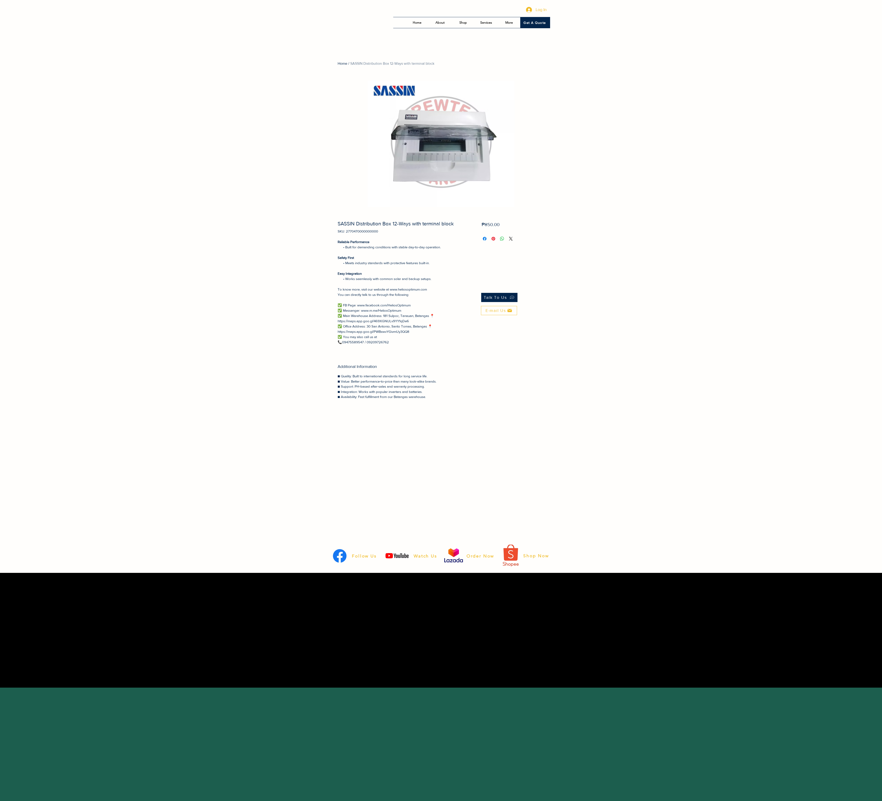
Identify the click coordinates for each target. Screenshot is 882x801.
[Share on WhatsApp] (502, 238)
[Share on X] (511, 238)
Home (342, 63)
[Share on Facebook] (484, 238)
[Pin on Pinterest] (493, 238)
